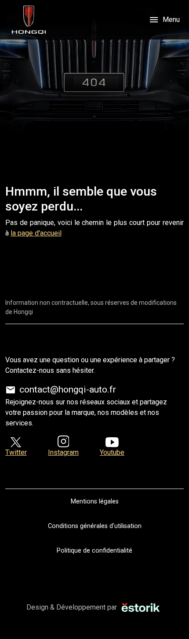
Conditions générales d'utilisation (95, 526)
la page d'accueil (36, 233)
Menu (164, 19)
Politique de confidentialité (94, 550)
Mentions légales (95, 501)
